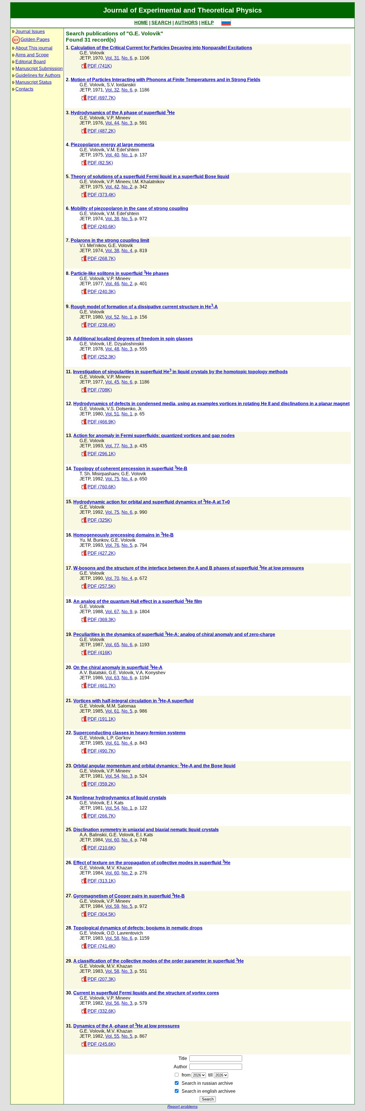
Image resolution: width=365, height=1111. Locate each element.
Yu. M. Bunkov (94, 540)
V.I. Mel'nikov (93, 245)
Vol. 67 (112, 611)
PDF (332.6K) (101, 1011)
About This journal (33, 48)
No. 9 (126, 611)
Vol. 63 (112, 677)
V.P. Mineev (118, 117)
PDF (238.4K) (101, 325)
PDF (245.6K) (101, 1044)
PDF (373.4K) (101, 194)
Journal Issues (30, 31)
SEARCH (161, 22)
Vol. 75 (112, 478)
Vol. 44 (112, 123)
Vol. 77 (112, 445)
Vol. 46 (112, 283)
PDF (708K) (100, 390)
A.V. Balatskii (93, 672)
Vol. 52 (112, 317)
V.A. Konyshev (150, 672)
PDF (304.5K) (101, 914)
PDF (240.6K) (101, 226)
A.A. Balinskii (93, 834)
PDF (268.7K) (101, 258)
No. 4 (126, 250)
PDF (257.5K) (101, 586)
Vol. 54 (112, 776)
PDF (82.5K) (100, 162)
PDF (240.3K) (101, 291)
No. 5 (126, 218)
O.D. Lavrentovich (125, 933)
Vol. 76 (112, 545)
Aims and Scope (32, 54)
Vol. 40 (112, 154)
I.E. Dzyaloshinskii (125, 343)
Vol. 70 (112, 578)
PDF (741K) (100, 66)
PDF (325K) (100, 520)
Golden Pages (35, 39)
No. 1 (126, 154)
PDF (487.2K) (101, 131)
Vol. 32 (112, 89)
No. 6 (126, 58)
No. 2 (126, 186)
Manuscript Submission (39, 68)
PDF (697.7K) (101, 97)
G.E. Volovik (92, 52)
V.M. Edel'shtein (123, 149)
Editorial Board (30, 61)
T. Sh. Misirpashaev (99, 473)
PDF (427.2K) (101, 553)
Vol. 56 (112, 1003)
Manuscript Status (33, 82)
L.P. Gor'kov (119, 737)
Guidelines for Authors (37, 75)
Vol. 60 (112, 839)
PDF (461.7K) (101, 685)
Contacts (24, 89)
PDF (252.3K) (101, 356)
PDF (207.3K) (101, 979)
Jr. (140, 408)
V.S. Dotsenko (121, 408)
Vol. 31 (112, 58)
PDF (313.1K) (101, 880)
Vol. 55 (112, 1036)
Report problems (182, 1106)
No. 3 (126, 123)
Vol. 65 (112, 644)
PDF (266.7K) (101, 816)
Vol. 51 (112, 413)
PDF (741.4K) (101, 946)
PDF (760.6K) (101, 486)
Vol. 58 (112, 938)
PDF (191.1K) (101, 719)
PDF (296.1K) (101, 453)
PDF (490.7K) (101, 751)
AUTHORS (186, 22)
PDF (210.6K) (101, 847)
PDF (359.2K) (101, 784)
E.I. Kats (115, 802)
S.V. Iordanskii (121, 84)
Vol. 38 (112, 218)
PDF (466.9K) (101, 421)
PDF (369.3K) (101, 619)
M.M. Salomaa (121, 706)
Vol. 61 (112, 711)
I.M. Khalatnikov (148, 181)
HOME (141, 22)
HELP (207, 22)
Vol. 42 (112, 186)
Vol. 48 (112, 348)
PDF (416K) (100, 652)
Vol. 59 (112, 906)
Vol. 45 (112, 382)
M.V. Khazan (119, 867)
